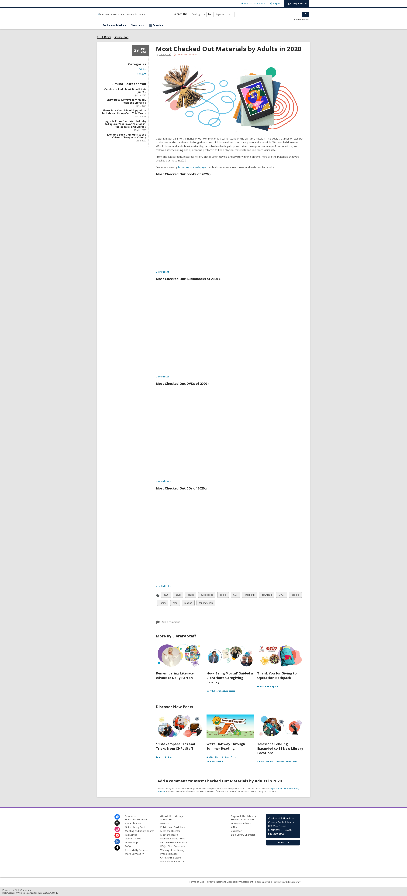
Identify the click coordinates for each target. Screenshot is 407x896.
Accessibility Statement (240, 881)
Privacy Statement (216, 881)
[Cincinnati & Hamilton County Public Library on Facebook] (117, 817)
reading (188, 603)
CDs (236, 595)
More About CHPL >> (172, 861)
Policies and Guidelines (172, 827)
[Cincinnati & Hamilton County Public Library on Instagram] (117, 829)
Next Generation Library (173, 842)
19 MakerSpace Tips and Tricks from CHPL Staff (175, 746)
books (223, 595)
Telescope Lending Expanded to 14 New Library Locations (280, 748)
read (175, 603)
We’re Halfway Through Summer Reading (226, 746)
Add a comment (171, 622)
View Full (162, 271)
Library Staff (121, 37)
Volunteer (236, 830)
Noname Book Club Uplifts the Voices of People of (126, 136)
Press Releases (169, 853)
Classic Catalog (133, 838)
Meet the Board (169, 834)
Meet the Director (170, 830)
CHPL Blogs (104, 37)
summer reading (215, 761)
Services (280, 761)
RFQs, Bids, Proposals (172, 846)
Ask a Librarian (133, 823)
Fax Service (131, 834)
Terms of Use (196, 881)
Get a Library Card (135, 827)
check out (249, 595)
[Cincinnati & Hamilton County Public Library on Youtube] (117, 835)
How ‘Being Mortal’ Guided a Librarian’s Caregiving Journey (230, 677)
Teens (234, 757)
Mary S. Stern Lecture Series (221, 691)
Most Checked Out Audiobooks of (187, 279)
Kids (217, 757)
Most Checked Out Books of (182, 174)
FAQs (128, 846)
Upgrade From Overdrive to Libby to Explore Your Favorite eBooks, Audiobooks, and (124, 124)
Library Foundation (241, 823)
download (266, 595)
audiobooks (207, 595)
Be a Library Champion (243, 834)
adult (178, 595)
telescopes (291, 761)
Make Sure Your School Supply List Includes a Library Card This (124, 112)
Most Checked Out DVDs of (181, 383)
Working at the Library (172, 850)
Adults (142, 69)
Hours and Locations (136, 819)
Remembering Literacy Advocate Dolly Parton (175, 675)
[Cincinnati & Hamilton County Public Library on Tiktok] (117, 848)
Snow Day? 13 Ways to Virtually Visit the (126, 101)
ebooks (295, 595)
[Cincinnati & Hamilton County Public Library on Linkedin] (117, 841)
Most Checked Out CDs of (180, 488)
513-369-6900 (276, 833)
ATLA (234, 827)
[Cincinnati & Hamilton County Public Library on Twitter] (117, 823)
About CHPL (167, 819)
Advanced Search (301, 19)
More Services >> (135, 853)
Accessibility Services (136, 850)
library (162, 603)
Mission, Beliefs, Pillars (172, 838)
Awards (164, 823)
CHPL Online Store (170, 857)
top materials (206, 603)
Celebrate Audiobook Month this (125, 90)
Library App (131, 842)
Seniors (141, 74)
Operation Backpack (267, 686)
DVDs (282, 595)
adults (190, 595)
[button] (253, 3)
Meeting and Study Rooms (139, 830)
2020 (166, 595)
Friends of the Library (243, 819)
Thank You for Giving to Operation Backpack (277, 675)
